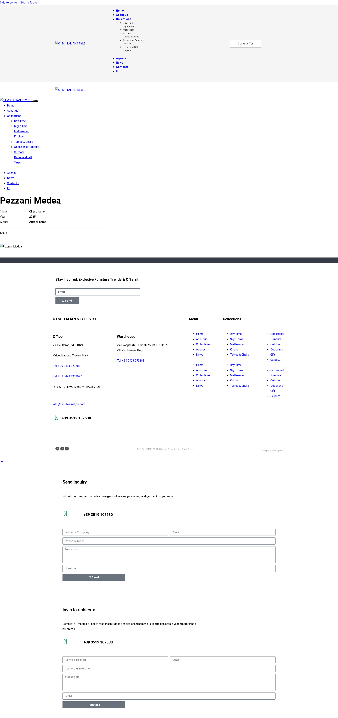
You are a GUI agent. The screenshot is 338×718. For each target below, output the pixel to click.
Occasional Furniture (277, 336)
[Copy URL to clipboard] (48, 232)
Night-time (236, 339)
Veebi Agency (277, 451)
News (199, 354)
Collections (203, 344)
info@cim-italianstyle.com (69, 404)
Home (200, 334)
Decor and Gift (276, 352)
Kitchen (234, 349)
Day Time (236, 334)
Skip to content (10, 2)
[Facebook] (57, 448)
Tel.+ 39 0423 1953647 (67, 376)
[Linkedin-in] (67, 448)
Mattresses (237, 344)
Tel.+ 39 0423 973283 (66, 366)
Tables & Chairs (239, 354)
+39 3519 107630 (76, 418)
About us (201, 339)
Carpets (275, 359)
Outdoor (275, 344)
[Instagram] (62, 448)
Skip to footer (29, 2)
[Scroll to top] (2, 460)
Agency (200, 349)
